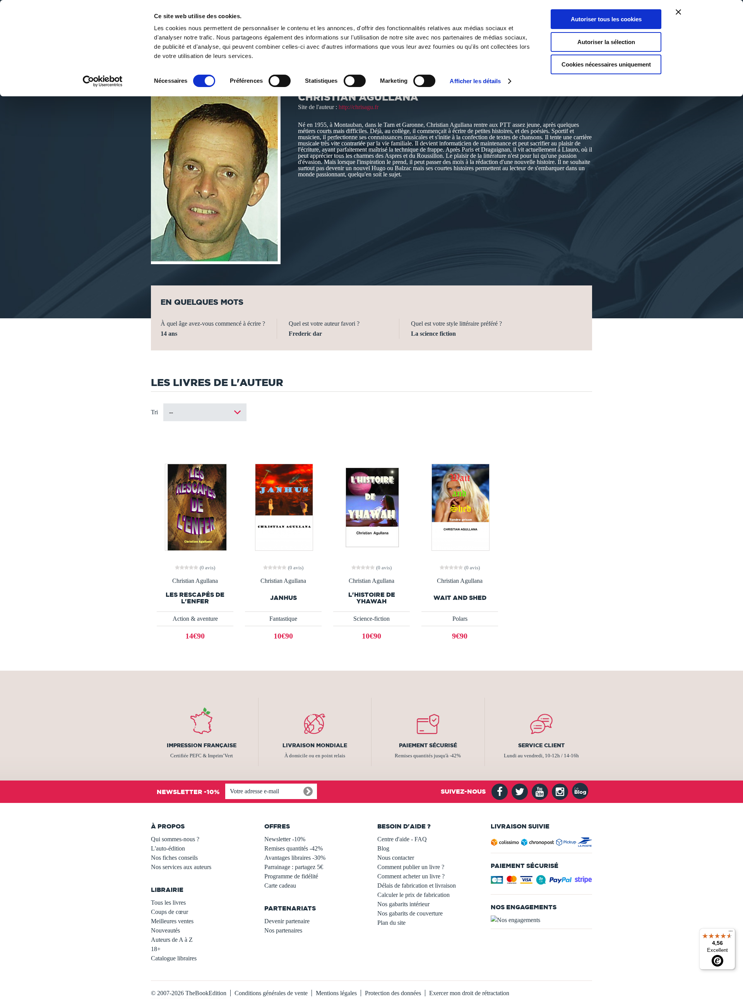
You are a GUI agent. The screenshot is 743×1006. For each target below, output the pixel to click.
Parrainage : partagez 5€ (293, 867)
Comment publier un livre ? (410, 867)
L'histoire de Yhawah (371, 598)
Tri (154, 412)
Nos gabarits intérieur (403, 904)
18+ (156, 949)
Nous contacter (395, 857)
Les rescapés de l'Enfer (195, 598)
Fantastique (283, 618)
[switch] (280, 81)
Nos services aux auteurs (181, 867)
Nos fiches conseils (174, 857)
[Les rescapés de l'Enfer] (195, 506)
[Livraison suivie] (541, 844)
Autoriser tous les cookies (606, 19)
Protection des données (393, 993)
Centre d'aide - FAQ (402, 839)
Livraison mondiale (314, 745)
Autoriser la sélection (606, 42)
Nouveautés (165, 930)
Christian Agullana (195, 581)
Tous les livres (168, 902)
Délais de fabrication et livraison (416, 885)
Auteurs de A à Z (172, 939)
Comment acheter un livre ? (411, 876)
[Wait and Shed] (460, 506)
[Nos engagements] (541, 920)
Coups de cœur (169, 912)
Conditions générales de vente (271, 993)
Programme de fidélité (291, 876)
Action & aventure (195, 618)
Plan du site (391, 922)
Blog (383, 848)
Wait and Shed (459, 597)
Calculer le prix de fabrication (413, 895)
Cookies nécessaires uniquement (606, 64)
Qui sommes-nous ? (175, 839)
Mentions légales (336, 993)
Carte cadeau (280, 885)
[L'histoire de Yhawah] (371, 506)
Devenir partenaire (287, 921)
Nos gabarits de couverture (410, 913)
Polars (459, 618)
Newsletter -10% (284, 839)
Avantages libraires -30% (294, 857)
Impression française (201, 745)
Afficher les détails (475, 81)
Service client (541, 745)
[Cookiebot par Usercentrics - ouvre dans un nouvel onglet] (103, 81)
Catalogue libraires (174, 958)
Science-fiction (371, 618)
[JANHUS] (283, 506)
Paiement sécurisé (428, 745)
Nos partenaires (283, 930)
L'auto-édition (168, 848)
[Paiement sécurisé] (541, 882)
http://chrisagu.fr (358, 107)
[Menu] (730, 933)
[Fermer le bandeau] (678, 12)
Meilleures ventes (172, 921)
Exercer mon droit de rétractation (469, 993)
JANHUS (283, 597)
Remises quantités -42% (293, 848)
